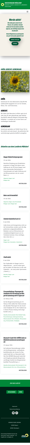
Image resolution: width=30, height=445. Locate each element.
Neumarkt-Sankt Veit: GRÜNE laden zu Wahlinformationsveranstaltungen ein (14, 340)
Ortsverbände (18, 201)
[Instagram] (16, 412)
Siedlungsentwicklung (18, 317)
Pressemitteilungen (7, 317)
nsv (16, 367)
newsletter (13, 242)
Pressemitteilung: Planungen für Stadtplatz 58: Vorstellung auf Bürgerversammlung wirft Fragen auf (14, 294)
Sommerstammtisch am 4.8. (12, 219)
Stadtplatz (17, 320)
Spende (20, 392)
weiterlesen (23, 183)
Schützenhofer (10, 320)
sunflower (12, 435)
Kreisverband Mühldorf (13, 3)
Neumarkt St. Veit (22, 365)
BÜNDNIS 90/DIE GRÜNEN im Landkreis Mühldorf (16, 5)
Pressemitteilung (21, 367)
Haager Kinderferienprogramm (12, 157)
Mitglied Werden (11, 392)
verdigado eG (10, 437)
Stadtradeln (7, 257)
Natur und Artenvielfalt (10, 195)
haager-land (7, 180)
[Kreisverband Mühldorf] (2, 4)
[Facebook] (13, 412)
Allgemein (5, 178)
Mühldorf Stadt (21, 315)
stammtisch (19, 242)
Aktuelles (5, 274)
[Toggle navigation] (27, 11)
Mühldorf (17, 318)
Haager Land (11, 178)
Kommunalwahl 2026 (13, 315)
